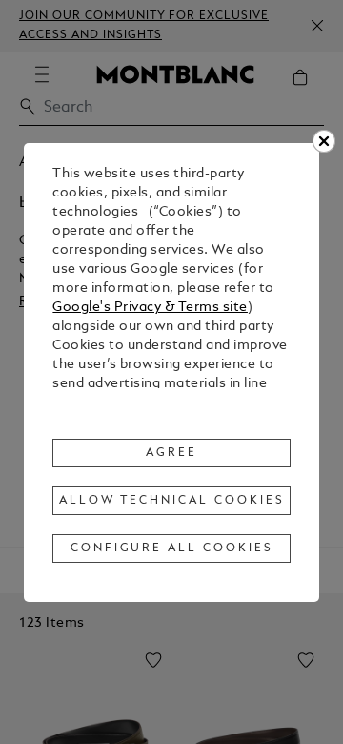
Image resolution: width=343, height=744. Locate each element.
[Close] (324, 141)
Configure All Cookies (172, 548)
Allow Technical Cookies (171, 500)
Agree (171, 453)
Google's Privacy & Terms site (150, 307)
